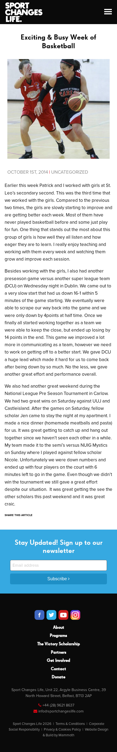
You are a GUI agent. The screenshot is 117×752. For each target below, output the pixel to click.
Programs (58, 636)
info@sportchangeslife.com (61, 711)
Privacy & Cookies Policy (62, 729)
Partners (58, 652)
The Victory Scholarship (58, 644)
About (58, 627)
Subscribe (57, 578)
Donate (58, 677)
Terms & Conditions (70, 724)
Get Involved (58, 661)
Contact (58, 669)
